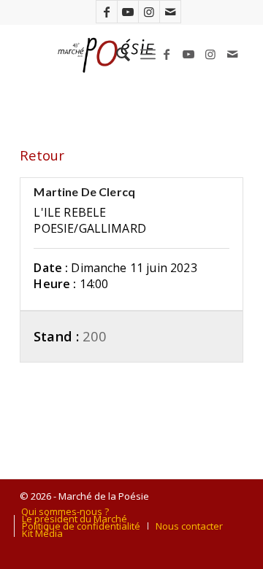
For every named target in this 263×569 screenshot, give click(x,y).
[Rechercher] (116, 54)
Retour (42, 155)
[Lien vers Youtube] (128, 12)
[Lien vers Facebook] (106, 12)
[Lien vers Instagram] (149, 12)
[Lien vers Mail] (170, 12)
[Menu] (148, 53)
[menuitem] (116, 54)
